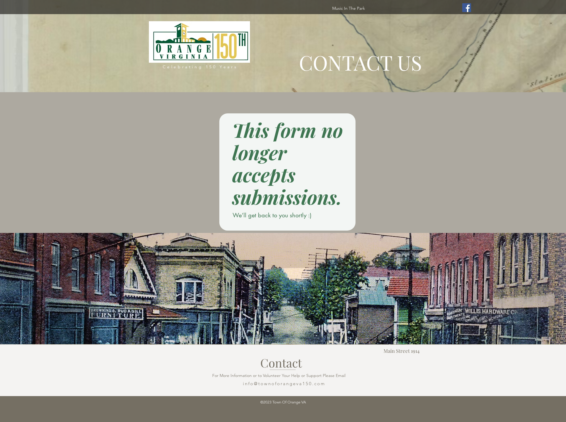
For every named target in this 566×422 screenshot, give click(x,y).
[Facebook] (466, 7)
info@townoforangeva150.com (284, 383)
